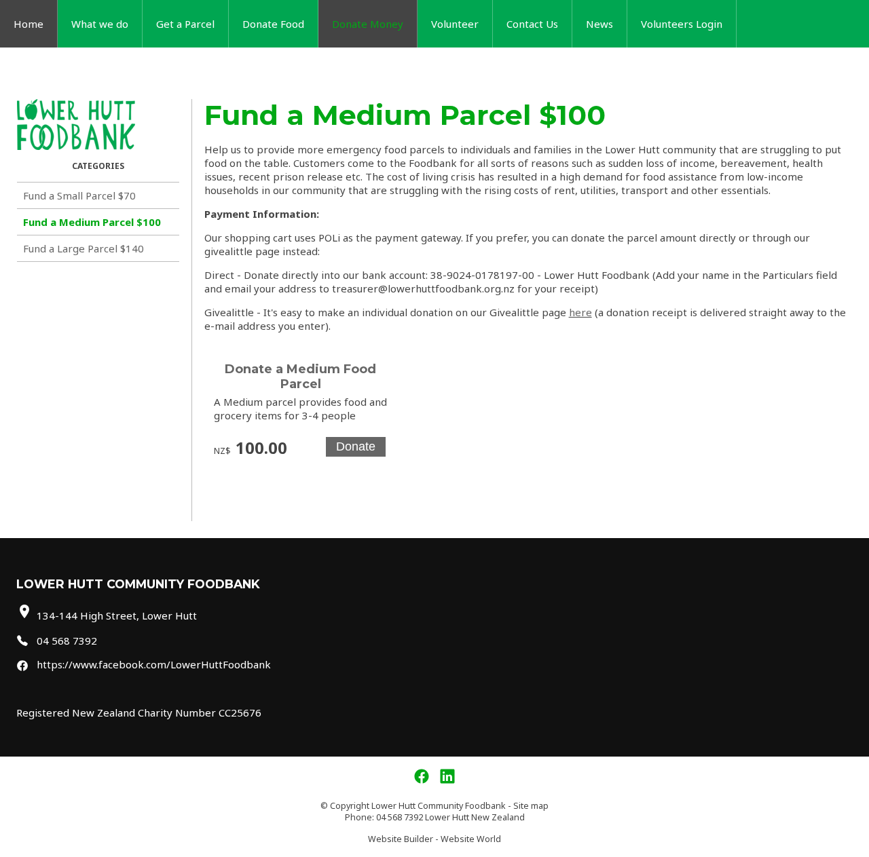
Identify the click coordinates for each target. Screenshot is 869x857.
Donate (355, 446)
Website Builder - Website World (434, 839)
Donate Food (273, 24)
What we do (99, 24)
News (599, 24)
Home (28, 24)
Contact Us (532, 24)
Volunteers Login (681, 24)
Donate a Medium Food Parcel (300, 377)
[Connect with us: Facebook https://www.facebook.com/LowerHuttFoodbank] (421, 777)
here (580, 312)
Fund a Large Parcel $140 (83, 248)
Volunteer (455, 24)
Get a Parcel (185, 24)
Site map (531, 806)
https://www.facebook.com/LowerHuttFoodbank (154, 664)
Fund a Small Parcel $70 (79, 195)
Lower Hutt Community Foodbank (438, 806)
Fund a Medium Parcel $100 (92, 222)
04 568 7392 (67, 640)
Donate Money (367, 24)
